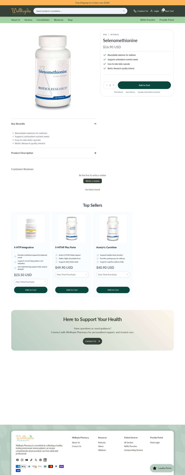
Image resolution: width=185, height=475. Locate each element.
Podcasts (102, 442)
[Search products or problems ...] (124, 11)
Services (28, 19)
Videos (101, 446)
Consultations (43, 19)
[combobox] (80, 11)
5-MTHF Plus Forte (65, 247)
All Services (128, 442)
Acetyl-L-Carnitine (106, 247)
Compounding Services (133, 450)
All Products (114, 34)
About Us (15, 19)
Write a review (93, 181)
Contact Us (90, 341)
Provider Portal (167, 19)
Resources (59, 19)
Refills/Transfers (147, 19)
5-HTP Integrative (24, 247)
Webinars (102, 450)
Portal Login (155, 442)
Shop (70, 19)
